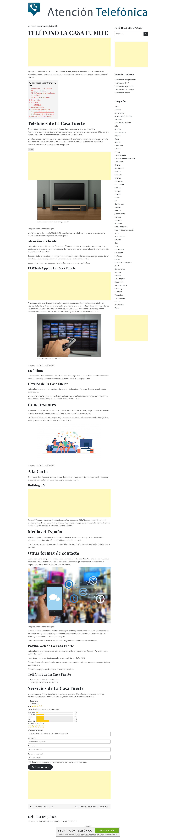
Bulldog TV (37, 105)
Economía (118, 175)
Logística (118, 220)
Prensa (117, 259)
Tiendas (118, 302)
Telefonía (118, 292)
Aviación (118, 129)
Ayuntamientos (120, 132)
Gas (116, 201)
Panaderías (119, 253)
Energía (117, 191)
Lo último (37, 95)
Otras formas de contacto (40, 110)
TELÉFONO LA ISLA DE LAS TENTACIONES (92, 807)
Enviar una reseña (40, 767)
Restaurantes (120, 269)
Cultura (117, 165)
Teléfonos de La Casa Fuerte (41, 89)
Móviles (118, 240)
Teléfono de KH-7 (122, 83)
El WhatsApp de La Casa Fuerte (44, 93)
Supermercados (121, 285)
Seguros (118, 275)
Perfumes (118, 256)
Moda (117, 233)
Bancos (117, 136)
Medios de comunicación (38, 26)
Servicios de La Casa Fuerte (41, 116)
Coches (117, 149)
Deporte (118, 171)
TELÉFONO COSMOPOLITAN (41, 807)
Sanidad (118, 272)
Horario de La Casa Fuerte (42, 97)
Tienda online (120, 298)
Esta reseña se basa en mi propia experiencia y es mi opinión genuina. (59, 762)
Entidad (117, 194)
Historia (118, 210)
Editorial (118, 178)
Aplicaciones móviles (123, 123)
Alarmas (118, 110)
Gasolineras (119, 204)
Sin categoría (120, 279)
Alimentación (120, 113)
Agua (116, 106)
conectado (50, 821)
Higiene (118, 207)
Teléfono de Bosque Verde (125, 80)
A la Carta (34, 102)
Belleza (117, 142)
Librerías (118, 217)
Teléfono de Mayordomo (124, 86)
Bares (117, 139)
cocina (117, 152)
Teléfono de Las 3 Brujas (124, 89)
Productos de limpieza (123, 262)
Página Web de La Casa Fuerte (44, 112)
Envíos (117, 197)
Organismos (119, 249)
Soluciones (119, 282)
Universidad (119, 305)
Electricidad (119, 184)
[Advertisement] (69, 52)
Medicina (118, 223)
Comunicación (120, 155)
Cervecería (119, 145)
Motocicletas (120, 236)
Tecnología (119, 289)
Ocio (116, 243)
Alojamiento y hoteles (123, 116)
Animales (118, 119)
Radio (117, 266)
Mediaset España (37, 107)
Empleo (117, 188)
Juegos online (120, 214)
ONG (116, 246)
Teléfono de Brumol (122, 93)
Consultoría (119, 162)
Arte (116, 126)
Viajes (117, 308)
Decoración (119, 168)
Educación (119, 181)
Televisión (53, 26)
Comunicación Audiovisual (125, 158)
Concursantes (36, 100)
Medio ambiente (121, 227)
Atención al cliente (39, 91)
